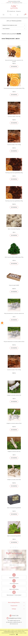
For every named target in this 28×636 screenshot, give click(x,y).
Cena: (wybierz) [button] (6, 28)
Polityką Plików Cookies (9, 631)
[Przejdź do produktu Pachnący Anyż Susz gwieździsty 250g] (14, 192)
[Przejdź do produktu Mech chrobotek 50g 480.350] (14, 499)
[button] (3, 15)
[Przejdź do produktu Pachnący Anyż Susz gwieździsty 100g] (14, 164)
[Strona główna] (14, 7)
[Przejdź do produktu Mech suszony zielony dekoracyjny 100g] (14, 248)
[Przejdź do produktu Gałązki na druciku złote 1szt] (14, 443)
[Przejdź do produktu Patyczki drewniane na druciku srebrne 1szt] (14, 305)
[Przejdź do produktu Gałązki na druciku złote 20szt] (14, 471)
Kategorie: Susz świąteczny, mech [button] (10, 25)
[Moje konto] (17, 15)
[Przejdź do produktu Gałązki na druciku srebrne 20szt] (14, 415)
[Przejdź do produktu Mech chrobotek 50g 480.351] (14, 527)
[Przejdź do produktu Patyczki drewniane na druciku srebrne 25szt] (14, 333)
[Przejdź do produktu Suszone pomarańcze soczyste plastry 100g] (14, 80)
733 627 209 (8, 2)
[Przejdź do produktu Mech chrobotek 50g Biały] (14, 220)
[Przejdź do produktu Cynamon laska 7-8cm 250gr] (14, 136)
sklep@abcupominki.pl (17, 2)
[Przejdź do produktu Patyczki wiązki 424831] (14, 277)
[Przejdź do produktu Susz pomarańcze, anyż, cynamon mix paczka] (14, 51)
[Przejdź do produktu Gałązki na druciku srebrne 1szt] (14, 387)
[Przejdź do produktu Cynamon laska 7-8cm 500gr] (14, 361)
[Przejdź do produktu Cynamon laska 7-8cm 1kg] (14, 108)
